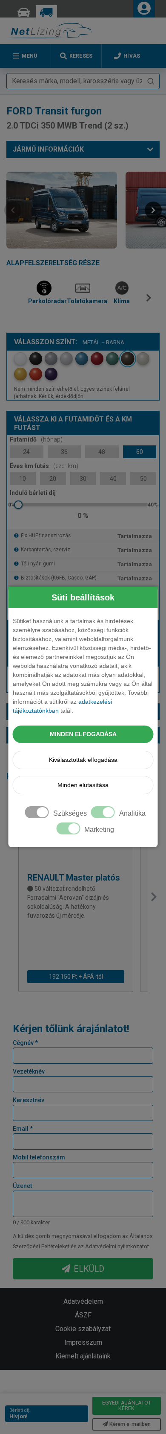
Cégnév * (25, 1042)
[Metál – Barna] (128, 359)
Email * (23, 1128)
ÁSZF (83, 1315)
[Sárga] (20, 374)
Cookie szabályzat (83, 1329)
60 (139, 451)
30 (83, 478)
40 (113, 478)
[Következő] (150, 301)
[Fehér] (20, 358)
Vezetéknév (29, 1071)
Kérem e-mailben (130, 1424)
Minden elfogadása (83, 734)
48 (101, 451)
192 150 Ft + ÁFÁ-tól (76, 976)
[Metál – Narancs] (35, 374)
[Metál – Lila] (51, 374)
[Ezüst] (66, 358)
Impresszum (83, 1342)
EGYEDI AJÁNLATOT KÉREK (126, 1405)
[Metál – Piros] (97, 358)
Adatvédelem (83, 1301)
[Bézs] (143, 358)
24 (26, 451)
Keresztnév (28, 1100)
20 (52, 478)
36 (64, 451)
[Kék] (81, 358)
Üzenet (22, 1185)
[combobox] (83, 81)
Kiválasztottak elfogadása (83, 759)
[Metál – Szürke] (51, 358)
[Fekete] (35, 358)
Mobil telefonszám (39, 1157)
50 (143, 478)
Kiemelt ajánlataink (83, 1356)
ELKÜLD (89, 1269)
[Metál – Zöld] (112, 358)
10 (22, 478)
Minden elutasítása (83, 784)
